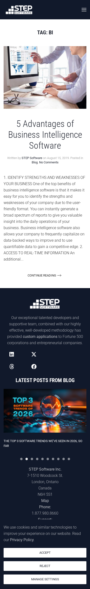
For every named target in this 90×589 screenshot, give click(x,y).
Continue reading (42, 275)
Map (45, 500)
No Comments (49, 162)
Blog (35, 162)
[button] (84, 9)
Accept (45, 552)
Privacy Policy (22, 540)
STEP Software (32, 158)
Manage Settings (45, 579)
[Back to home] (19, 9)
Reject (45, 566)
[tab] (21, 459)
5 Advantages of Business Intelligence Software (45, 134)
